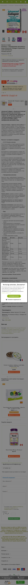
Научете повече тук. (6, 293)
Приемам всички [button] (14, 296)
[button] (14, 300)
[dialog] (14, 292)
